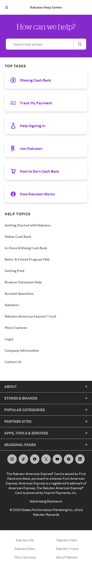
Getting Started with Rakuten (27, 225)
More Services (25, 557)
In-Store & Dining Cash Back (26, 248)
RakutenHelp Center (46, 7)
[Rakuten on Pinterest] (68, 459)
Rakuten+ (12, 305)
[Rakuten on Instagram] (12, 459)
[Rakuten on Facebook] (34, 459)
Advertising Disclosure (46, 501)
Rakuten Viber (67, 540)
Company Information (22, 350)
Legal (9, 339)
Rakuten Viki (25, 540)
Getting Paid (14, 271)
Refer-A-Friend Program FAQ (27, 259)
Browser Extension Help (23, 282)
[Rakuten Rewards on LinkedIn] (80, 459)
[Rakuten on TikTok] (23, 459)
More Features (16, 328)
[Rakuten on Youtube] (57, 459)
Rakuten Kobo (25, 549)
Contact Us (13, 362)
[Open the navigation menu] (6, 7)
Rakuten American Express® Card (30, 316)
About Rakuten (67, 557)
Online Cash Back (18, 237)
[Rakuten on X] (46, 459)
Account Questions (19, 293)
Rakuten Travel (67, 549)
